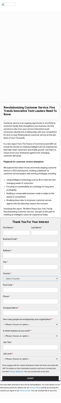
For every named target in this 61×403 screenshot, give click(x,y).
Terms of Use (25, 391)
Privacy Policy (35, 388)
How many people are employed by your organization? (28, 319)
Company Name (11, 308)
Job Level (8, 354)
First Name (8, 227)
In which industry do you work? (17, 331)
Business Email (10, 239)
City (5, 262)
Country (7, 273)
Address (7, 250)
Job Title (7, 342)
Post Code (8, 285)
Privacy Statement (16, 372)
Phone (6, 296)
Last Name (36, 227)
